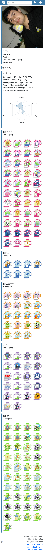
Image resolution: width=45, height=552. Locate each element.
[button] (35, 2)
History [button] (8, 68)
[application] (22, 110)
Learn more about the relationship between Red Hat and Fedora (35, 547)
